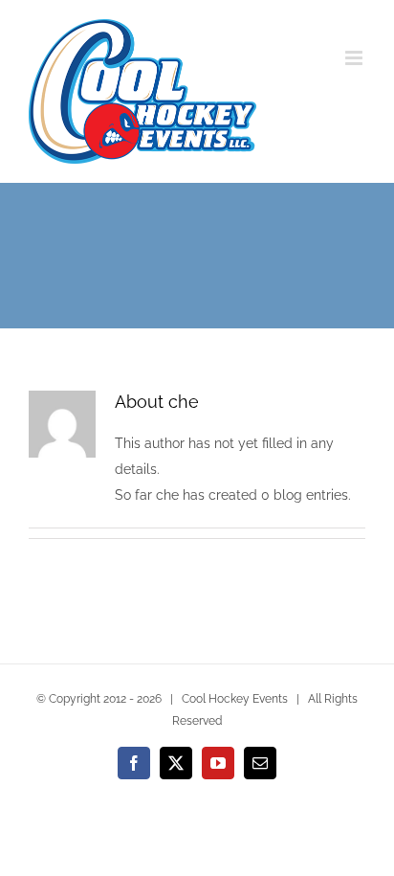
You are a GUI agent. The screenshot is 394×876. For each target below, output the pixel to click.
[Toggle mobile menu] (355, 58)
